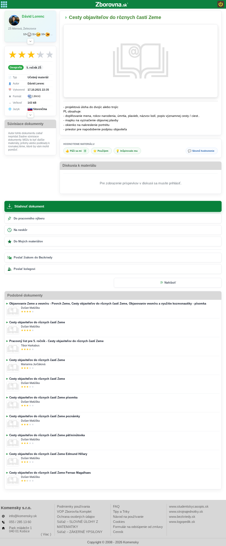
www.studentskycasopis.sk (189, 506)
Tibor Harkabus (30, 345)
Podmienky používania (73, 506)
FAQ (116, 506)
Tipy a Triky (121, 511)
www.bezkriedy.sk (182, 516)
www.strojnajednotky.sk (186, 511)
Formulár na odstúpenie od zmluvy (138, 527)
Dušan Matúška (30, 307)
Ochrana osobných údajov (76, 516)
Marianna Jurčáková (33, 364)
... (52, 34)
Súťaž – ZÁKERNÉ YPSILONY (79, 532)
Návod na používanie (128, 516)
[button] (30, 41)
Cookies (119, 522)
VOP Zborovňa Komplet (74, 511)
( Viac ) (46, 534)
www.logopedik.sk (182, 522)
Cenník (118, 532)
